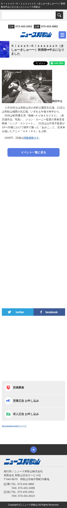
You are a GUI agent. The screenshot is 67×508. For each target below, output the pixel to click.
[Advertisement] (33, 198)
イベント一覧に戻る (33, 152)
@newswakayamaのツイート (14, 426)
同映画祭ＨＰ (31, 137)
